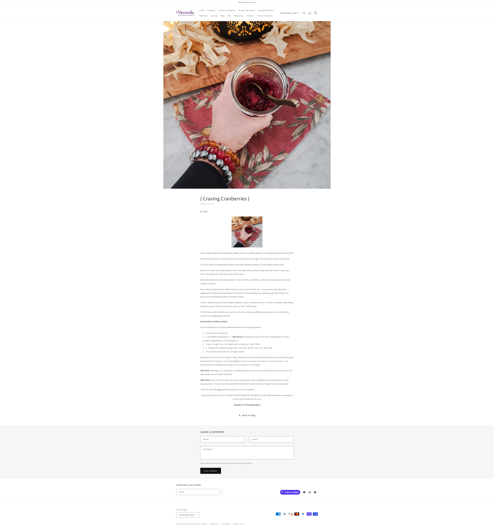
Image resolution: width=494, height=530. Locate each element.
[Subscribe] (219, 492)
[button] (304, 13)
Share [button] (205, 211)
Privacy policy (226, 524)
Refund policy (214, 524)
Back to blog (248, 415)
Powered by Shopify (200, 524)
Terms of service (238, 524)
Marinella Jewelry (187, 524)
